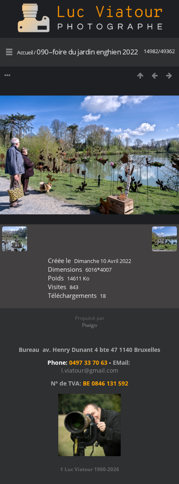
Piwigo (89, 325)
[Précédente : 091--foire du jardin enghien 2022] (154, 75)
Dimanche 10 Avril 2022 (102, 261)
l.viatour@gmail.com (89, 370)
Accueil (25, 52)
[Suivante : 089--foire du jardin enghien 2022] (169, 75)
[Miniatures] (140, 75)
